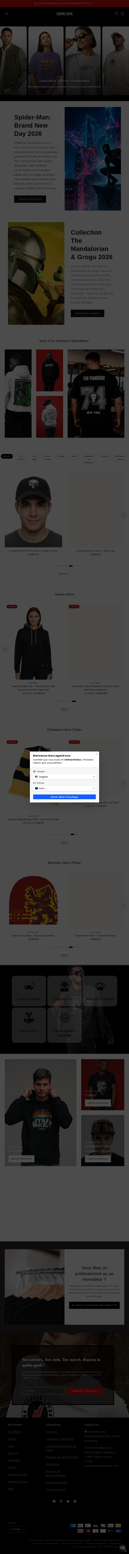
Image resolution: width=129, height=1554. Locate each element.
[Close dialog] (96, 754)
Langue (41, 771)
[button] (64, 777)
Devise (40, 783)
